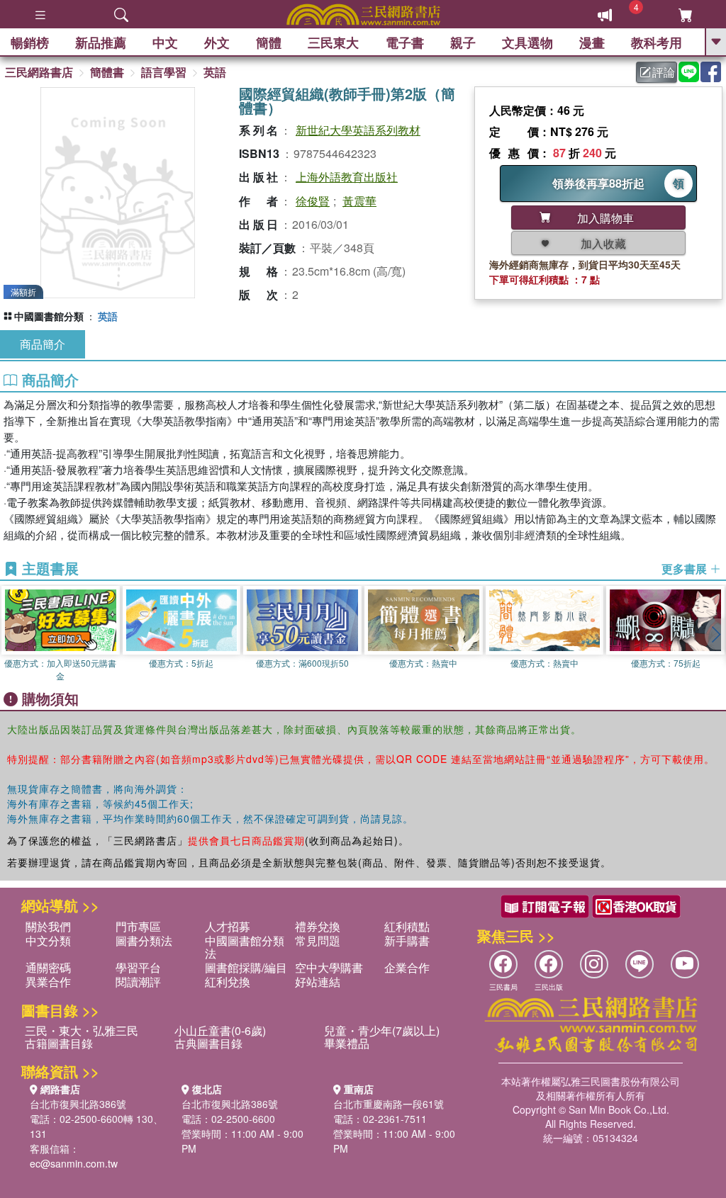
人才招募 (227, 926)
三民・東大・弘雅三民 (81, 1030)
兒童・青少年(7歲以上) (382, 1030)
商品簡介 (42, 344)
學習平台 (138, 967)
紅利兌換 (227, 981)
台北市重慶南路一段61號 (388, 1104)
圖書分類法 (144, 940)
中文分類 (48, 940)
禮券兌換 (317, 926)
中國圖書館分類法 (244, 946)
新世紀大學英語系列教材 (358, 130)
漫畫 (592, 42)
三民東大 (333, 42)
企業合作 (407, 967)
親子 (463, 42)
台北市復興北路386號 (78, 1104)
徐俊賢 (313, 201)
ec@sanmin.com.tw (74, 1163)
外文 (217, 42)
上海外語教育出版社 (347, 177)
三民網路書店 (39, 72)
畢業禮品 (346, 1043)
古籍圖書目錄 (59, 1043)
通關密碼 (48, 967)
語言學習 (163, 72)
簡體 (268, 42)
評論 (663, 72)
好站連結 (317, 981)
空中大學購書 (329, 967)
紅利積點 (407, 926)
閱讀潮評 (138, 981)
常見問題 (317, 940)
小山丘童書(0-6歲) (220, 1030)
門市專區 (138, 926)
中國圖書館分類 (49, 316)
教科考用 (656, 42)
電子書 (405, 42)
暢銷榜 (30, 42)
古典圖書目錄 (208, 1043)
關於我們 (48, 926)
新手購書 (407, 940)
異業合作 (48, 981)
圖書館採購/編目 (246, 967)
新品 (100, 42)
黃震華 (359, 201)
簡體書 (107, 72)
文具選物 (527, 42)
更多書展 (685, 569)
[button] (715, 634)
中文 (165, 42)
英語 (214, 72)
